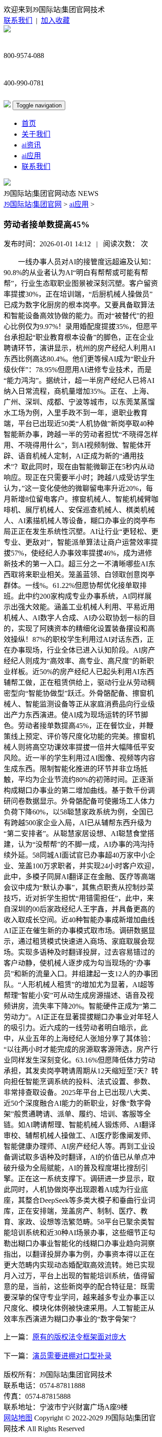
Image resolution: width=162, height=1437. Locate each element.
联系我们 (18, 20)
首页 (29, 123)
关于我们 (36, 134)
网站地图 (18, 1418)
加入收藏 (55, 20)
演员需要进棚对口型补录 (72, 1356)
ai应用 (31, 156)
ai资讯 (31, 145)
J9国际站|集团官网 (33, 204)
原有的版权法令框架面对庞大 (79, 1337)
